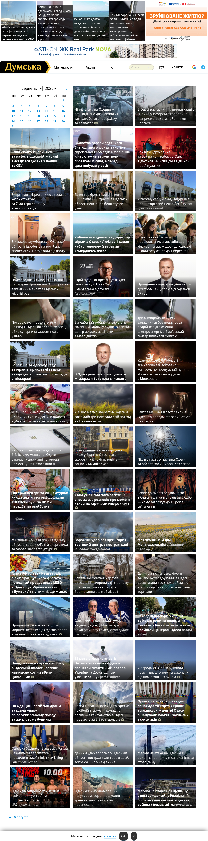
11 (21, 111)
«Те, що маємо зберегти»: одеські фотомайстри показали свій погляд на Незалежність (103, 416)
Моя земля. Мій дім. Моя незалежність (161, 544)
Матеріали (63, 67)
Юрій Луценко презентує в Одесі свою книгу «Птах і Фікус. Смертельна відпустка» (100, 287)
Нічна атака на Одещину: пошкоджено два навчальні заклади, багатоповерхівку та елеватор (97, 116)
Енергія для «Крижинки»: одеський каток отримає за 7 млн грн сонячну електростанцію (39, 201)
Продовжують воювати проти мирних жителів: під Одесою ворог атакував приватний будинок (39, 629)
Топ (112, 67)
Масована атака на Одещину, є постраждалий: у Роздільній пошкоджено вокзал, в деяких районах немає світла (165, 798)
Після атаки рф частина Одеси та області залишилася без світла (164, 461)
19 (29, 116)
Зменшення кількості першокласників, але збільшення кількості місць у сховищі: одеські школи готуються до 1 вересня (164, 244)
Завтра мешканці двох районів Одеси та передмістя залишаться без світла (164, 416)
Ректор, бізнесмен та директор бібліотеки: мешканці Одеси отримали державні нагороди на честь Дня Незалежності (36, 457)
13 (38, 111)
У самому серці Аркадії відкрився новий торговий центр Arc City (165, 203)
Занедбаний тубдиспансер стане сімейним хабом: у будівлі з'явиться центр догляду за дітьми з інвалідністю (103, 329)
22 (54, 116)
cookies (110, 836)
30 (63, 121)
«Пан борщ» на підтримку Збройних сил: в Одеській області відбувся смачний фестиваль (40, 416)
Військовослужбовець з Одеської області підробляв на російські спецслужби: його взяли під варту (38, 246)
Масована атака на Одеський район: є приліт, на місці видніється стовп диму (166, 757)
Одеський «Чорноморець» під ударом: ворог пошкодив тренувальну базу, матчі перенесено (97, 798)
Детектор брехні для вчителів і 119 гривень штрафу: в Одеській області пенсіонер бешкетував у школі (101, 201)
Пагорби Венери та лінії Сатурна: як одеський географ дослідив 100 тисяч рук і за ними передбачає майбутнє (40, 500)
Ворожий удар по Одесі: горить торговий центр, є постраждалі (101, 544)
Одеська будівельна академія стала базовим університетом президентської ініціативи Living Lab (40, 755)
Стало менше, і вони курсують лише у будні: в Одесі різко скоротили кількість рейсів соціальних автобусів (98, 457)
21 (46, 116)
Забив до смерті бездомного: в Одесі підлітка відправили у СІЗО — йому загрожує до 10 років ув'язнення (165, 500)
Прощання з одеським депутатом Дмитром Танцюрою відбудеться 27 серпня (164, 289)
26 (29, 121)
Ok (123, 836)
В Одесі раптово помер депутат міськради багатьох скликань (101, 376)
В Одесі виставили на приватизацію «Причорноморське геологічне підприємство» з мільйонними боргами (166, 116)
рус (162, 67)
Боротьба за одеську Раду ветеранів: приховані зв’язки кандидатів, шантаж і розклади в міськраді (39, 372)
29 (54, 121)
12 (29, 111)
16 (63, 111)
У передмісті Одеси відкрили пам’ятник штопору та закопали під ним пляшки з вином (163, 672)
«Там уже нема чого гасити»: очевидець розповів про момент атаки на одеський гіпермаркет (103, 499)
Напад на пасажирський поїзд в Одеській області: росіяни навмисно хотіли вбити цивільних (38, 670)
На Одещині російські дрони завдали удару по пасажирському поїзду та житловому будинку (36, 713)
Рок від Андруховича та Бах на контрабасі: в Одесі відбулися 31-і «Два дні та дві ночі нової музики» (164, 159)
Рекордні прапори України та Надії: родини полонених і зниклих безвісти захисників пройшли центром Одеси (165, 625)
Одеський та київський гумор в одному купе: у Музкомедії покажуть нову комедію (102, 627)
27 (38, 121)
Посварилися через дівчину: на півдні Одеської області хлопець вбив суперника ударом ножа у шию (40, 329)
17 (13, 116)
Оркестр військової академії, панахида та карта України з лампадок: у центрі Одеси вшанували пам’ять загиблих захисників (163, 710)
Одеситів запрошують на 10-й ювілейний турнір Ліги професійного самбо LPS (35, 798)
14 (46, 111)
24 (13, 121)
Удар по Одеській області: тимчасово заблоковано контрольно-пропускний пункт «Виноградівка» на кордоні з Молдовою (162, 369)
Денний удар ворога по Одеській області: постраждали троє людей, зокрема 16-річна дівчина (102, 757)
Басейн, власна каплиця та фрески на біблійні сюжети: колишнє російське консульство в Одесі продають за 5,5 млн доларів (102, 713)
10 (13, 111)
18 (21, 116)
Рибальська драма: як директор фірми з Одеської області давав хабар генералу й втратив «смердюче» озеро (90, 29)
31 (13, 126)
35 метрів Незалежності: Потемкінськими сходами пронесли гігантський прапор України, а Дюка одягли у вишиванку (100, 667)
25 (21, 121)
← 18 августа (18, 817)
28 (46, 121)
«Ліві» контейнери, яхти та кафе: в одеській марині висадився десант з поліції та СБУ (18, 33)
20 (38, 116)
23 (63, 116)
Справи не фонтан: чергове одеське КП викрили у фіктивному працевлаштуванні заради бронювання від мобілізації (102, 585)
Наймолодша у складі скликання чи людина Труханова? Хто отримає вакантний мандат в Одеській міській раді (40, 287)
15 (54, 111)
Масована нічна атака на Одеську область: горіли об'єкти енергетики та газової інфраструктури (40, 544)
